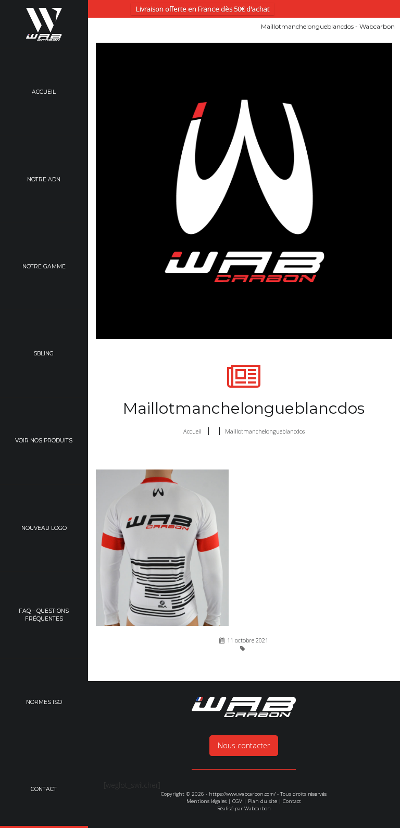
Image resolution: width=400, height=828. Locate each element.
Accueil (44, 92)
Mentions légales (206, 801)
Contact (292, 801)
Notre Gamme (44, 266)
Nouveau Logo (44, 528)
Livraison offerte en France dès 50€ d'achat (202, 9)
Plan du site (262, 801)
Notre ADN (43, 179)
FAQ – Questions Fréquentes (44, 615)
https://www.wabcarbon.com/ (242, 793)
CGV (237, 801)
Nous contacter (244, 745)
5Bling (44, 353)
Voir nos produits (43, 440)
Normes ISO (44, 702)
